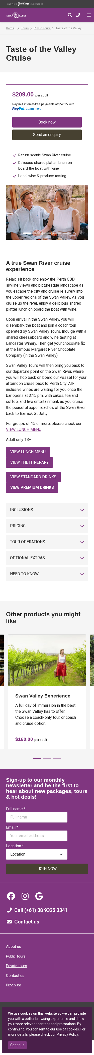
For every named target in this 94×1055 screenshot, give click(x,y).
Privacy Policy (67, 1034)
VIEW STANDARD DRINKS (33, 477)
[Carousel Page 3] (47, 233)
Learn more (34, 108)
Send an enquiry (47, 134)
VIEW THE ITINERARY (29, 462)
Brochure (13, 985)
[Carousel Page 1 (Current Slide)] (27, 233)
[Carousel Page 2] (37, 233)
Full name (16, 808)
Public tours (16, 956)
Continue (17, 1045)
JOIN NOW (47, 868)
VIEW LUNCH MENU (23, 429)
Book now (47, 122)
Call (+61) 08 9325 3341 (40, 910)
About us (13, 946)
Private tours (16, 966)
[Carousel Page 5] (67, 233)
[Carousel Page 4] (57, 233)
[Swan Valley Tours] (16, 15)
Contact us (26, 922)
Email (12, 827)
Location (15, 846)
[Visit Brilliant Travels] (25, 4)
